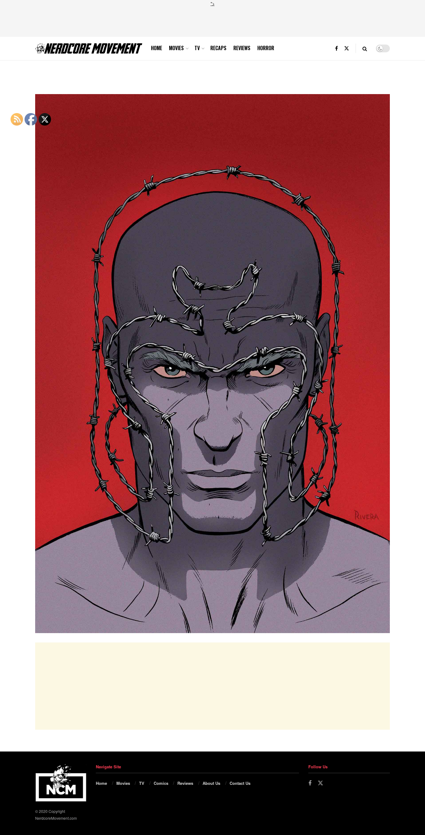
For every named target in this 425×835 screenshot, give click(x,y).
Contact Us (240, 783)
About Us (211, 783)
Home (156, 48)
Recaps (218, 48)
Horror (265, 48)
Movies (176, 48)
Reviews (241, 48)
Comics (161, 783)
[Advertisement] (212, 21)
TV (197, 48)
